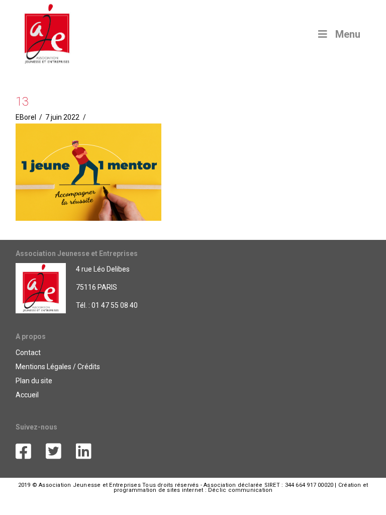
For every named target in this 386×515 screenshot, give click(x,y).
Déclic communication (240, 490)
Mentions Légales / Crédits (58, 367)
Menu (347, 34)
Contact (28, 353)
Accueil (27, 395)
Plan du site (34, 381)
